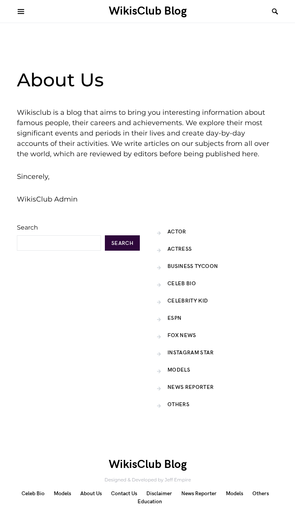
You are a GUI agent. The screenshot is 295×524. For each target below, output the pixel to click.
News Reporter (190, 387)
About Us (91, 493)
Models (178, 370)
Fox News (181, 335)
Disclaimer (159, 493)
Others (178, 404)
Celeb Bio (181, 283)
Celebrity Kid (187, 301)
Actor (176, 231)
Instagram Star (190, 352)
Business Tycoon (192, 266)
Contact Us (124, 493)
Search (27, 227)
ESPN (174, 318)
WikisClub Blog (148, 11)
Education (150, 501)
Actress (179, 249)
